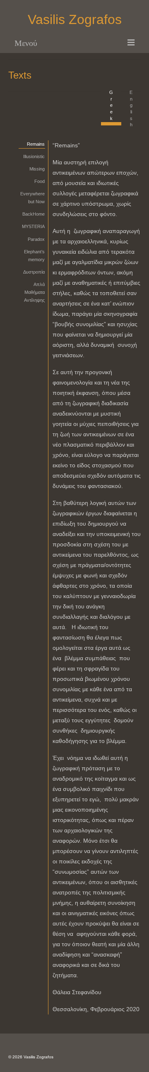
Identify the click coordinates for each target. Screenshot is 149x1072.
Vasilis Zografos (75, 19)
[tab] (111, 107)
